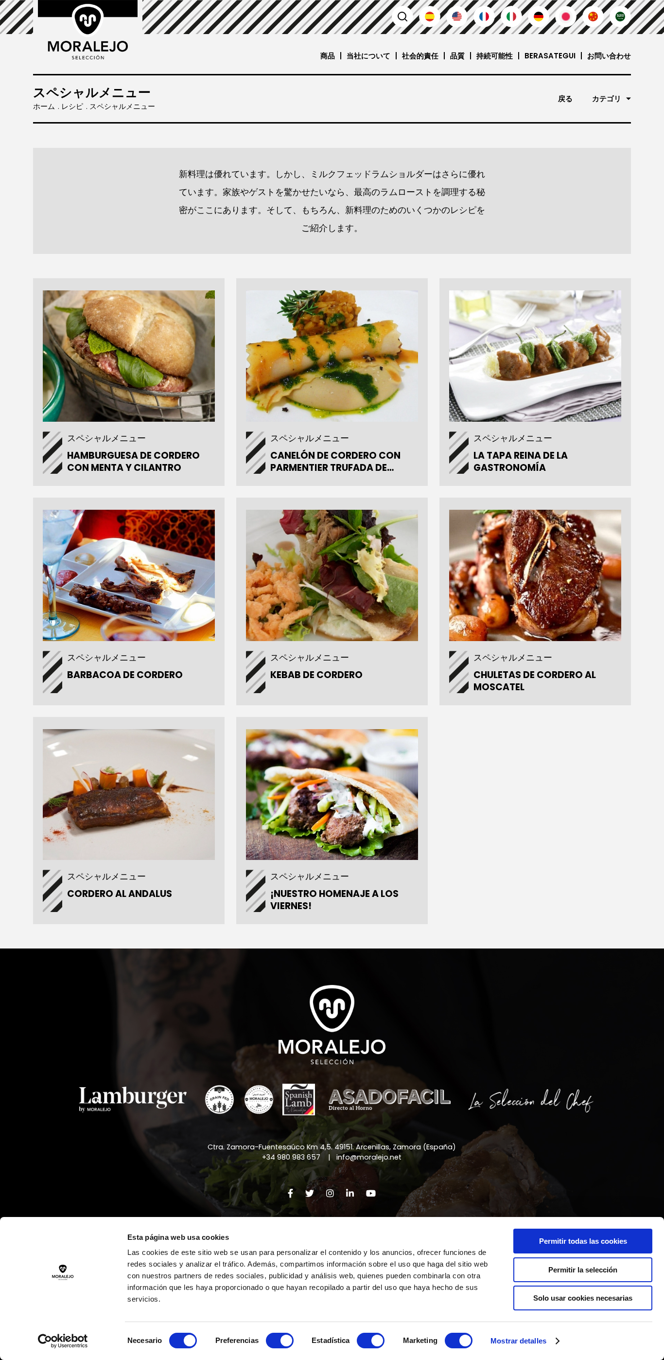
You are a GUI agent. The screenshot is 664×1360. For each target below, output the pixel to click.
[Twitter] (309, 1193)
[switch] (280, 1340)
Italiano (511, 16)
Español (429, 16)
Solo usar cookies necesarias (582, 1298)
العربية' (620, 16)
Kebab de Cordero (316, 674)
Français (484, 16)
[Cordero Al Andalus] (128, 794)
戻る (565, 99)
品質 (457, 56)
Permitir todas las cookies (583, 1241)
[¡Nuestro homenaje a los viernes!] (332, 794)
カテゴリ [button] (606, 99)
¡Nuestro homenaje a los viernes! (334, 900)
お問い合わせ (609, 56)
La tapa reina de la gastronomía (520, 461)
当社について (368, 56)
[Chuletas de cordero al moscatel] (535, 575)
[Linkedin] (350, 1193)
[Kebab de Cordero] (332, 575)
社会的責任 (420, 56)
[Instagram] (330, 1193)
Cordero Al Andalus (119, 893)
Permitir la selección (582, 1270)
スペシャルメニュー (106, 438)
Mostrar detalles (518, 1341)
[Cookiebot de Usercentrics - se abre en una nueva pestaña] (62, 1341)
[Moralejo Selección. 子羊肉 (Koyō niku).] (88, 29)
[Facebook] (290, 1193)
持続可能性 (494, 56)
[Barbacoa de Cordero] (128, 575)
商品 (327, 56)
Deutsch (538, 16)
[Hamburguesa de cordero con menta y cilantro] (128, 355)
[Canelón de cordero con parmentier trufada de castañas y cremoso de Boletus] (332, 355)
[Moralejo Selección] (332, 1024)
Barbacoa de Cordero (125, 674)
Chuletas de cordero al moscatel (534, 681)
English (457, 16)
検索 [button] (402, 16)
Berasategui (550, 56)
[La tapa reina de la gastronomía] (535, 355)
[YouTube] (371, 1193)
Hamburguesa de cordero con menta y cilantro (133, 461)
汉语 (593, 16)
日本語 (566, 16)
